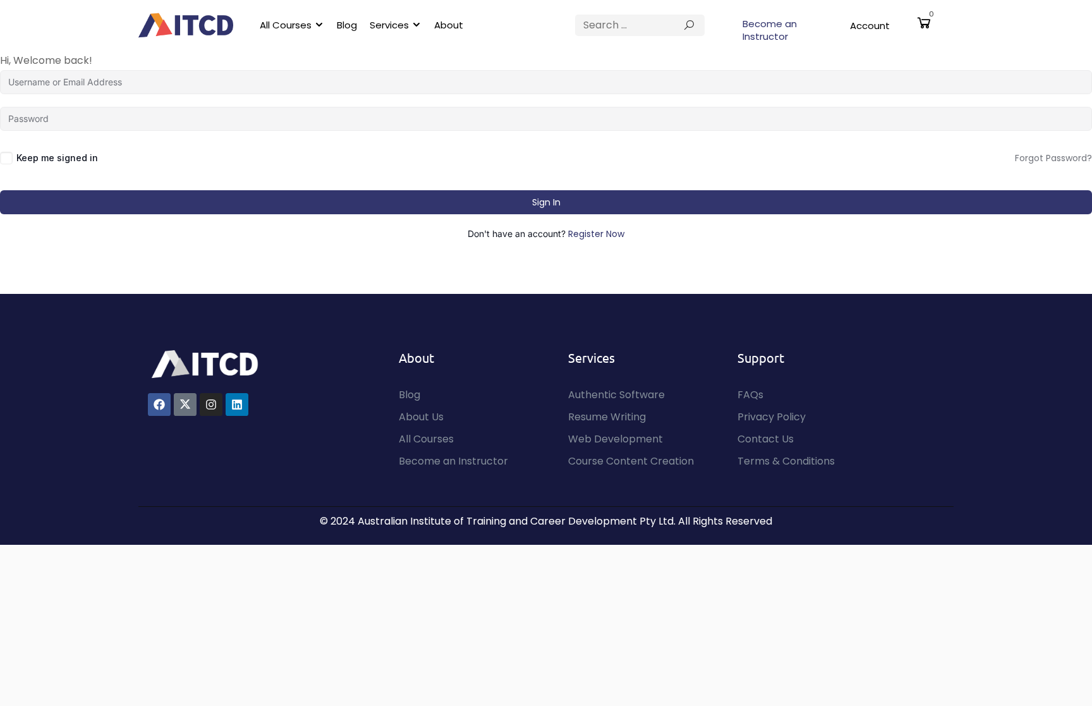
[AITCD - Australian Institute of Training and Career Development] (185, 25)
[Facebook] (159, 404)
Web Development (615, 439)
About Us (421, 417)
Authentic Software (616, 394)
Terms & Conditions (786, 461)
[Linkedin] (237, 404)
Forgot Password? (1053, 158)
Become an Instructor (770, 30)
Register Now (596, 234)
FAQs (750, 394)
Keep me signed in (57, 157)
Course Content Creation (631, 461)
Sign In (546, 202)
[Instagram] (211, 404)
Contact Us (765, 439)
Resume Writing (607, 417)
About (448, 25)
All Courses (286, 25)
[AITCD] (205, 363)
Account (870, 25)
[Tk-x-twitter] (185, 404)
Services (389, 25)
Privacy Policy (771, 417)
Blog (347, 25)
